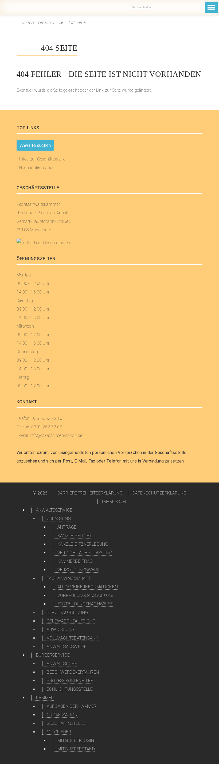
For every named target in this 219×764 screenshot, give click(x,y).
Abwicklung (60, 629)
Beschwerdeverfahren (73, 672)
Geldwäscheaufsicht (71, 621)
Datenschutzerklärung (159, 493)
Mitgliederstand (76, 748)
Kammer (45, 697)
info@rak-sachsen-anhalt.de (161, 7)
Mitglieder (59, 731)
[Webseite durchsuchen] (194, 11)
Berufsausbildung (141, 7)
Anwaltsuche (62, 663)
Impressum (114, 501)
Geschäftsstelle (66, 723)
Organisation (62, 714)
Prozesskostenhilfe (70, 680)
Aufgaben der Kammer (72, 706)
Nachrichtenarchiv (36, 167)
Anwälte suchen (35, 145)
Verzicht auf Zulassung (84, 552)
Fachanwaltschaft (69, 578)
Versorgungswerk (78, 569)
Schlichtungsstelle (70, 689)
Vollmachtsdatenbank (73, 638)
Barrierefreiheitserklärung (90, 493)
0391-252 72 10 (173, 7)
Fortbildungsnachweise (85, 603)
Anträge (67, 527)
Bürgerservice (53, 655)
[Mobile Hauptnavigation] (211, 7)
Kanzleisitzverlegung (82, 544)
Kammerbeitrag (75, 561)
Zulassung (59, 518)
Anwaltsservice (54, 510)
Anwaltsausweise (67, 646)
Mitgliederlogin (184, 7)
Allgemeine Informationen (87, 586)
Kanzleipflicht (74, 535)
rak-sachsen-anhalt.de (42, 22)
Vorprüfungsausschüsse (85, 595)
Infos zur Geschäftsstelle (42, 159)
